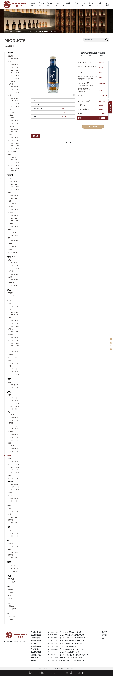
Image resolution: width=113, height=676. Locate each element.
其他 (9, 443)
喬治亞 (10, 115)
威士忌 (9, 300)
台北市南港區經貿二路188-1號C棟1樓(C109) (75, 638)
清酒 (9, 395)
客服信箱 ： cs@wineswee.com (16, 641)
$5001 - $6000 (14, 75)
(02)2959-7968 (54, 646)
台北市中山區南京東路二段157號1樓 (73, 635)
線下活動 (104, 635)
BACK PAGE (69, 142)
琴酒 (8, 540)
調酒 (8, 603)
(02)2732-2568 (54, 649)
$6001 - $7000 (14, 472)
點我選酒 (10, 31)
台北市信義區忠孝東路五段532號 (72, 643)
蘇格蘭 (10, 335)
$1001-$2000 (14, 312)
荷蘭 (9, 360)
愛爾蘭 (10, 329)
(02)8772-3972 (54, 640)
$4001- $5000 (14, 409)
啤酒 (8, 586)
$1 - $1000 (13, 112)
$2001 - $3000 (31, 31)
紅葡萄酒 (10, 53)
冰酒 (8, 527)
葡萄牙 (10, 109)
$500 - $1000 (14, 181)
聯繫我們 (104, 638)
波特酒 (9, 290)
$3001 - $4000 (14, 106)
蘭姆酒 (9, 562)
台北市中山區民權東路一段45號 (71, 632)
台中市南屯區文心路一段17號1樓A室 (72, 657)
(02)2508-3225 (54, 635)
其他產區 (11, 135)
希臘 (9, 201)
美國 (9, 154)
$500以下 (12, 118)
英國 (9, 508)
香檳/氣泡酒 (11, 257)
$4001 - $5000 (14, 148)
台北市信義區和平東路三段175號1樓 (73, 649)
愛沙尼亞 (11, 598)
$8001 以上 (13, 81)
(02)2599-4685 (54, 632)
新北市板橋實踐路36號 (69, 646)
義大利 (22, 31)
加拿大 (10, 530)
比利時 (10, 349)
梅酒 (9, 412)
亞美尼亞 (11, 126)
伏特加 (9, 576)
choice (73, 668)
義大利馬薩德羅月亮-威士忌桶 (46, 31)
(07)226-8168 (53, 660)
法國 (9, 62)
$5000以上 (13, 151)
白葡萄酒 (10, 175)
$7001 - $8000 (14, 78)
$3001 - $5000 (14, 73)
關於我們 (104, 632)
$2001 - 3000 (14, 357)
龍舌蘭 (9, 379)
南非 (9, 238)
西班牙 (10, 95)
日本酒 (9, 392)
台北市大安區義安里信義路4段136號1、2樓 (75, 655)
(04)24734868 (54, 657)
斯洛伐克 (11, 606)
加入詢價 (94, 126)
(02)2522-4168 (54, 652)
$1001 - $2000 (14, 67)
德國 (9, 192)
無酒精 (9, 613)
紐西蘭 (10, 56)
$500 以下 (13, 609)
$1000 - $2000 (14, 332)
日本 (9, 318)
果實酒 (10, 423)
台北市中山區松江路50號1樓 (70, 652)
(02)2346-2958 (54, 643)
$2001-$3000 (14, 315)
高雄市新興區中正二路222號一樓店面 (72, 660)
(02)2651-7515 (54, 638)
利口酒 (9, 505)
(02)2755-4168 (54, 655)
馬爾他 (10, 592)
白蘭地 (16, 31)
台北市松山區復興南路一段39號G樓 (73, 640)
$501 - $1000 (14, 59)
